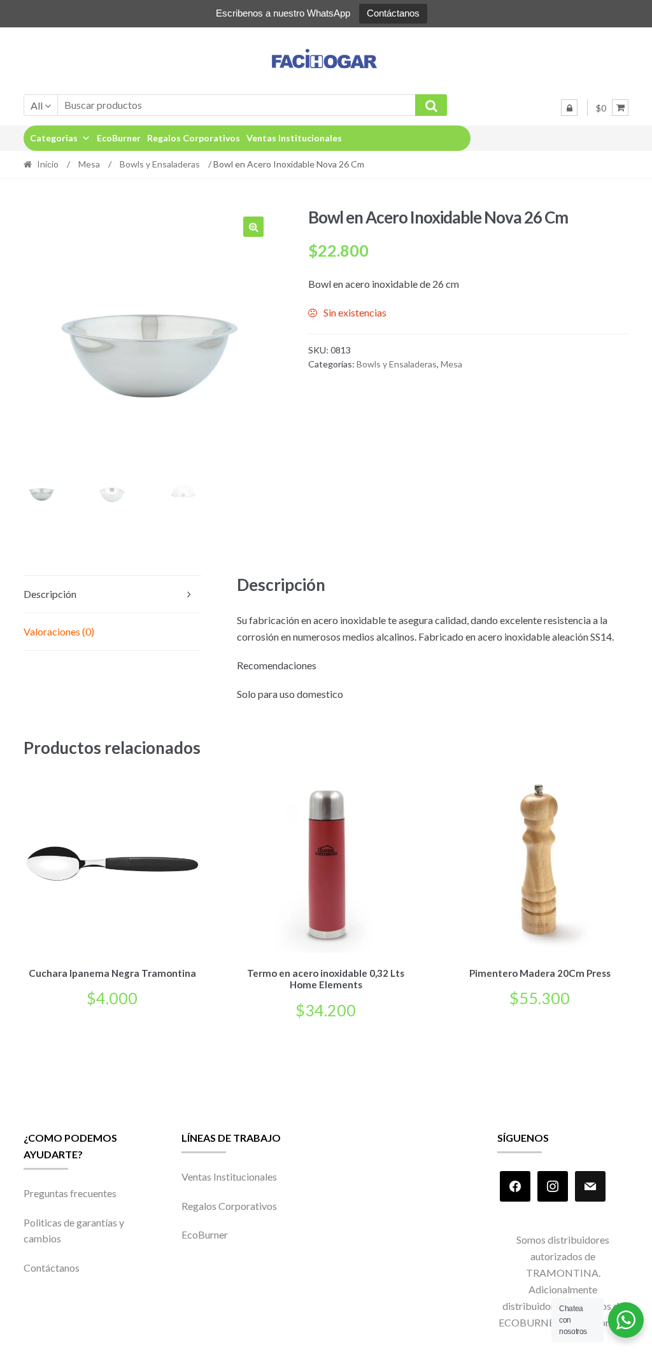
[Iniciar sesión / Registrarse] (569, 107)
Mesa (89, 164)
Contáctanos (393, 13)
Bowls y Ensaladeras (160, 164)
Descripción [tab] (50, 594)
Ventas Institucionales (294, 137)
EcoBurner (119, 137)
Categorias (54, 137)
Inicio (48, 164)
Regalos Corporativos (193, 137)
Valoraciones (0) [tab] (59, 631)
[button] (253, 227)
